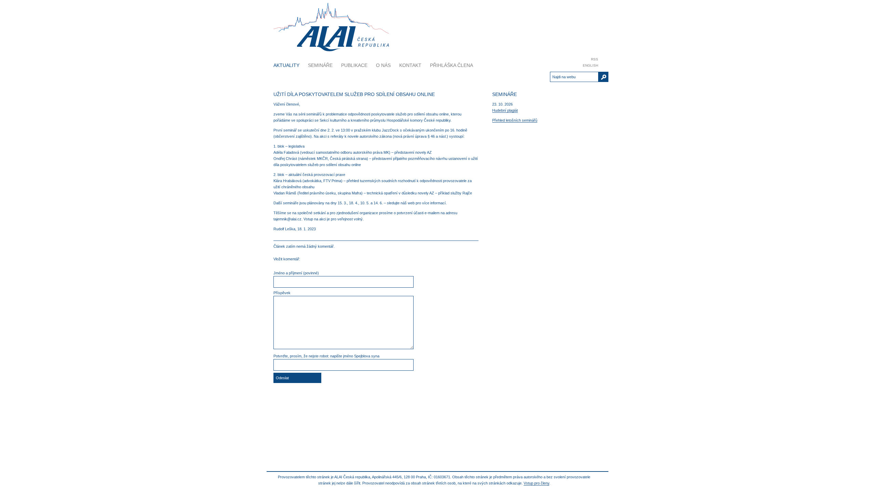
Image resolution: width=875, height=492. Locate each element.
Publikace (354, 65)
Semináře (320, 65)
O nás (383, 65)
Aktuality (286, 65)
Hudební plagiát (505, 110)
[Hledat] (603, 77)
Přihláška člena (451, 65)
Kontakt (410, 65)
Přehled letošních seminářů (514, 120)
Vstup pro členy (536, 483)
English (590, 65)
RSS (594, 59)
